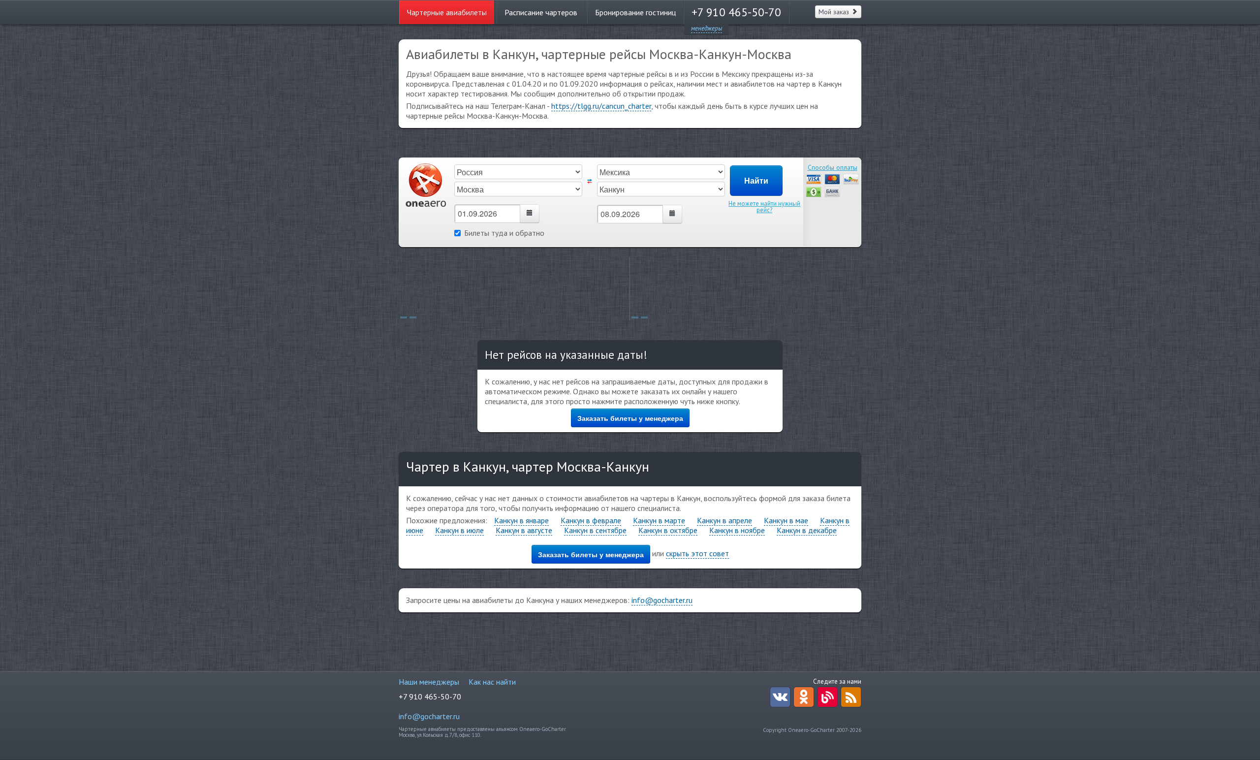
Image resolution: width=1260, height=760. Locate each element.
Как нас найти (492, 682)
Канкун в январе (521, 520)
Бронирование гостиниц (635, 12)
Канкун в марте (659, 520)
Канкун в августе (524, 530)
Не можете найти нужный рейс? (764, 206)
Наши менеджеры (429, 682)
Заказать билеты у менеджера (630, 418)
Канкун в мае (786, 520)
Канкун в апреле (724, 520)
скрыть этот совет (697, 553)
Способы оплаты (832, 167)
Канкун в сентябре (595, 530)
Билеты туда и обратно (504, 233)
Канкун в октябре (667, 530)
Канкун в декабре (807, 530)
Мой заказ (835, 11)
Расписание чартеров (540, 12)
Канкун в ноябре (737, 530)
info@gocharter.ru (662, 600)
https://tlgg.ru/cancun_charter (601, 106)
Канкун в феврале (591, 520)
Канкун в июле (459, 530)
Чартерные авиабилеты (447, 12)
